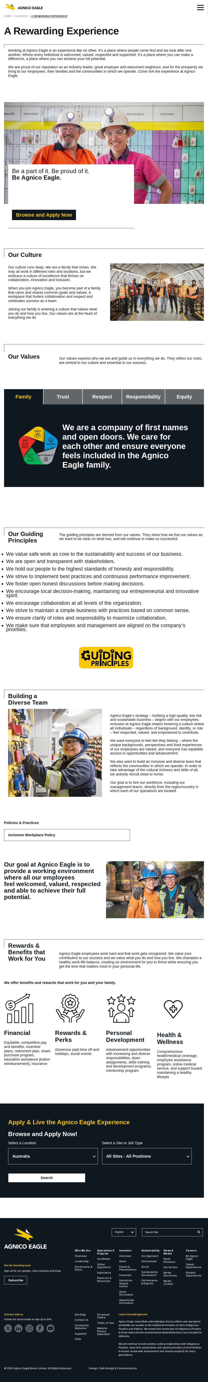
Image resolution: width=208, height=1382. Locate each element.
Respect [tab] (102, 397)
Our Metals (103, 1258)
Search (53, 1179)
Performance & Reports (149, 1282)
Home (8, 16)
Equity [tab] (184, 397)
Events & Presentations (127, 1268)
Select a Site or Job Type (122, 1143)
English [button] (119, 1232)
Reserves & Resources (104, 1279)
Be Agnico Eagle (192, 1257)
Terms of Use (105, 1322)
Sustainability (150, 1250)
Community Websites (82, 1327)
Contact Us (81, 1319)
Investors (125, 1250)
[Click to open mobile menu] (200, 8)
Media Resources (170, 1274)
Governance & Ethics (83, 1268)
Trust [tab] (63, 397)
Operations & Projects (106, 1252)
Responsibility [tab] (143, 397)
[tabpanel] (104, 445)
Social (145, 1266)
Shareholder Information (126, 1302)
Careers (21, 16)
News (122, 1261)
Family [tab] (23, 397)
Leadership (82, 1261)
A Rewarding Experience (49, 16)
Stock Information (126, 1293)
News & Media (168, 1252)
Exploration (104, 1272)
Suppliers (81, 1333)
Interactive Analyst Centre (125, 1283)
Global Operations (104, 1266)
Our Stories (171, 1267)
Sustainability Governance (149, 1274)
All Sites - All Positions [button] (128, 1156)
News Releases (169, 1260)
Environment (149, 1261)
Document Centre (103, 1316)
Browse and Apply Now (44, 215)
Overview (81, 1256)
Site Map (80, 1314)
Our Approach (149, 1256)
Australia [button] (21, 1156)
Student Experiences (194, 1274)
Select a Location (22, 1143)
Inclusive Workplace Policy (37, 837)
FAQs (78, 1339)
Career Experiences (194, 1266)
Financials (125, 1275)
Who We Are (83, 1250)
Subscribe (15, 1280)
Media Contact (168, 1282)
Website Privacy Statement (103, 1331)
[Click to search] (199, 1232)
